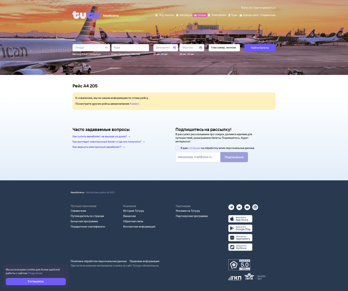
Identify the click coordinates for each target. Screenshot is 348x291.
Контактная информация (139, 226)
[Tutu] (86, 15)
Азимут (134, 103)
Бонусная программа (84, 221)
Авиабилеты (77, 192)
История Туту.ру (133, 210)
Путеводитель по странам (87, 216)
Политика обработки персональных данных (99, 261)
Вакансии (129, 216)
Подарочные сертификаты (88, 226)
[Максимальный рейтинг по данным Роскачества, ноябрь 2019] (239, 264)
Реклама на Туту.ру (188, 210)
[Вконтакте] (239, 206)
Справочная (78, 210)
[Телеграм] (231, 206)
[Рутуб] (255, 206)
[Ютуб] (247, 206)
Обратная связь (133, 221)
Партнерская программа (192, 216)
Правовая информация (144, 261)
